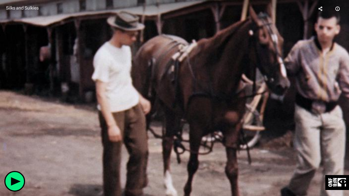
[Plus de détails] (337, 8)
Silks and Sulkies (22, 8)
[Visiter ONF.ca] (337, 182)
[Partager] (320, 8)
